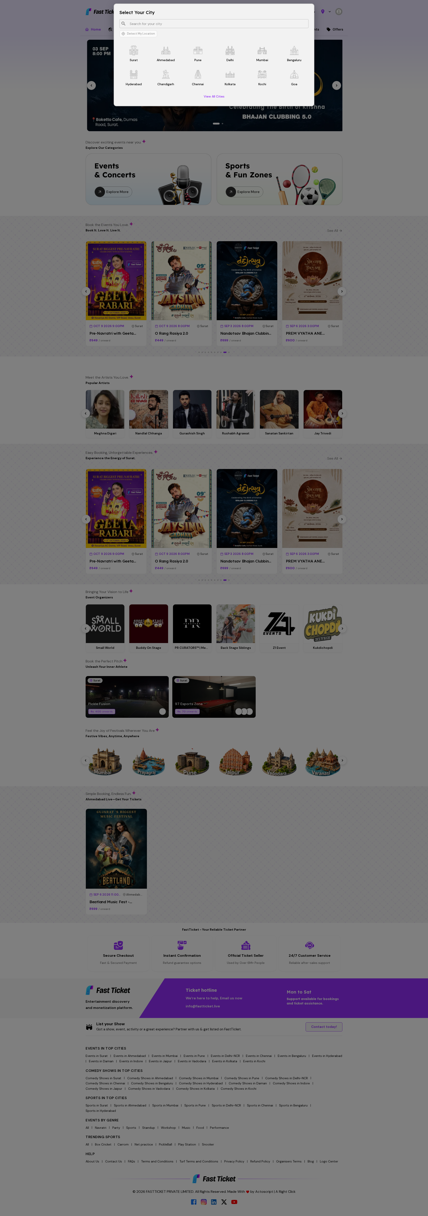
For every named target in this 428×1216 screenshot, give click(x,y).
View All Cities (214, 96)
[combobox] (217, 24)
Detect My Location (141, 33)
